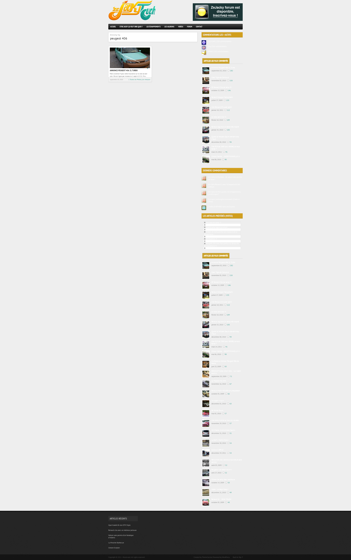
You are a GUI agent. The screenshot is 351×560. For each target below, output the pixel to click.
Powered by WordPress (221, 557)
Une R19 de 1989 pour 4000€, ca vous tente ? (225, 147)
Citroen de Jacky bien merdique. (223, 479)
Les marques (146, 79)
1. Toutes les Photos (134, 79)
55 (231, 433)
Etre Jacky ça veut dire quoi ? (131, 26)
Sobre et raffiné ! (217, 450)
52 (226, 465)
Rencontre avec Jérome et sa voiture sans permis (226, 461)
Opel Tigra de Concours (220, 77)
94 (231, 142)
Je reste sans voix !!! (218, 117)
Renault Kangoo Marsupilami (222, 97)
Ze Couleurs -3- (211, 239)
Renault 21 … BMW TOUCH (221, 499)
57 (226, 413)
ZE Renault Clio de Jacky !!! (221, 87)
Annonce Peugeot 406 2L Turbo (124, 70)
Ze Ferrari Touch (217, 410)
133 (227, 100)
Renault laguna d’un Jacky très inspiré (225, 127)
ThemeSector (207, 557)
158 (231, 80)
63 (231, 403)
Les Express (230, 206)
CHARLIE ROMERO (215, 206)
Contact (199, 26)
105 (228, 130)
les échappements (153, 26)
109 (228, 120)
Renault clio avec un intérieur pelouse (122, 530)
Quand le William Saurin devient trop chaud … (225, 138)
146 (229, 90)
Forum (189, 26)
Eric (209, 177)
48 (229, 502)
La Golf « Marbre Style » (220, 440)
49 (231, 492)
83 (226, 366)
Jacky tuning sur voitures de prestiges (219, 248)
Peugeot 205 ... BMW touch (216, 225)
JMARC (210, 51)
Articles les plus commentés (216, 61)
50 (229, 482)
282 (231, 71)
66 (229, 394)
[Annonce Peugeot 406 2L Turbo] (130, 67)
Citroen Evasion (114, 548)
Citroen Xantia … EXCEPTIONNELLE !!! (225, 156)
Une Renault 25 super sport (221, 107)
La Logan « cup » (217, 400)
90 (226, 159)
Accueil (113, 26)
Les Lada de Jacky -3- (214, 222)
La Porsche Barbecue (116, 542)
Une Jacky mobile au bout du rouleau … (226, 420)
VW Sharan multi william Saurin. (223, 430)
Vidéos (180, 26)
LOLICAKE (212, 41)
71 (231, 376)
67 (231, 384)
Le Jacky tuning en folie (214, 229)
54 (231, 443)
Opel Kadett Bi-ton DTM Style (119, 525)
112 (228, 110)
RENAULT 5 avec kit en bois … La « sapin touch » (226, 372)
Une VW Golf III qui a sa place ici (218, 241)
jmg (209, 46)
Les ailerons (169, 26)
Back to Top (237, 557)
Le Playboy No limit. (218, 381)
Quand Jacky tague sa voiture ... (217, 227)
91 (226, 152)
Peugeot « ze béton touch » (221, 470)
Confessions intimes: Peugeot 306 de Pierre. (225, 362)
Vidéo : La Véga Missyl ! (220, 489)
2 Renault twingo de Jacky (215, 236)
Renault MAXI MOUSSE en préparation (225, 391)
